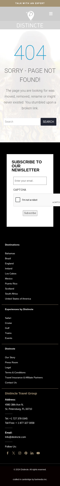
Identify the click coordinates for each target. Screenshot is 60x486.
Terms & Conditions (15, 372)
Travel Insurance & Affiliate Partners (24, 377)
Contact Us (11, 382)
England (9, 263)
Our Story (10, 357)
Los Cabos (10, 273)
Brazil (8, 258)
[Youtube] (38, 453)
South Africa (11, 293)
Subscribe (30, 213)
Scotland (9, 288)
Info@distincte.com (15, 437)
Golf (7, 328)
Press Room (11, 362)
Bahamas (10, 253)
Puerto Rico (11, 283)
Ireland (8, 268)
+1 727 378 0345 (18, 418)
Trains (8, 333)
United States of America (18, 298)
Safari (8, 318)
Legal (8, 367)
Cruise (8, 323)
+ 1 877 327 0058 (25, 422)
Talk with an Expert (30, 3)
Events (8, 338)
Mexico (8, 278)
